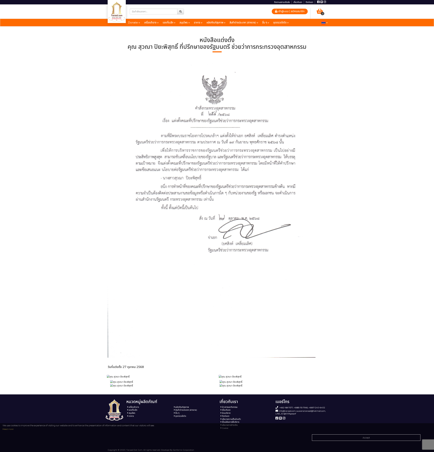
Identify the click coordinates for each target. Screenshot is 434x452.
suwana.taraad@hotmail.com (311, 411)
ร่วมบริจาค (226, 413)
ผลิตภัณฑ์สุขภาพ (215, 22)
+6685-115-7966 (301, 407)
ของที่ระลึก (168, 22)
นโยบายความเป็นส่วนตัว (231, 419)
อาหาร (197, 22)
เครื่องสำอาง (150, 22)
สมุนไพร (184, 22)
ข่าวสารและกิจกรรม (229, 407)
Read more (8, 429)
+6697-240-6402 (317, 407)
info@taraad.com (287, 411)
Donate (133, 22)
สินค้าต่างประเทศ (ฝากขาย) (243, 22)
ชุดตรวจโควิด (280, 22)
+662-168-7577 (286, 407)
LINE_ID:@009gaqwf (285, 414)
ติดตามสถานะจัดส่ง (282, 2)
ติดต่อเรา (309, 2)
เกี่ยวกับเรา (297, 2)
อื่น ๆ (265, 22)
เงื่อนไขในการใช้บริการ (230, 422)
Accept (366, 437)
